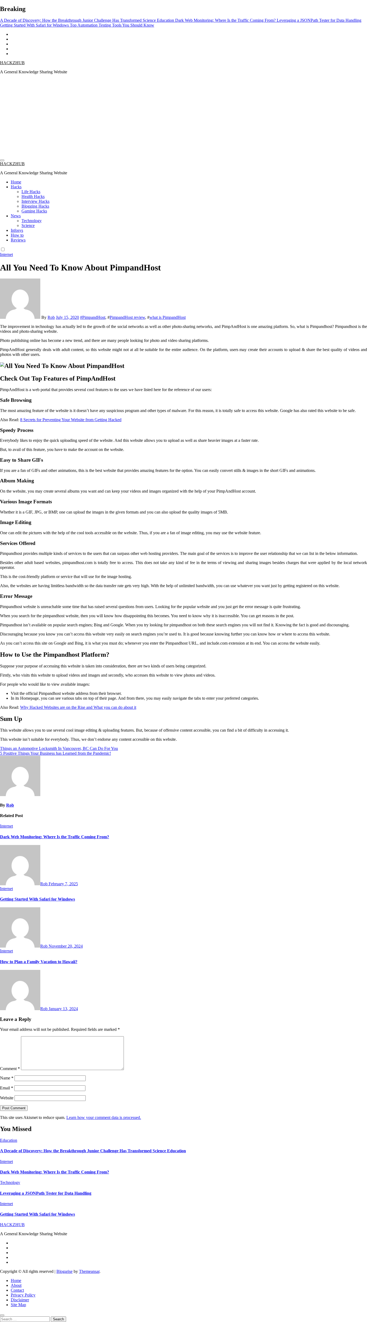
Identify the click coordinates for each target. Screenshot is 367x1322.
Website (6, 1098)
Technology (31, 220)
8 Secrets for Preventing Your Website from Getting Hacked (70, 419)
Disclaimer (20, 1300)
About (16, 1285)
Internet (6, 254)
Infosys (17, 230)
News (16, 216)
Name (6, 1078)
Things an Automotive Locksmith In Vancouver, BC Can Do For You (59, 748)
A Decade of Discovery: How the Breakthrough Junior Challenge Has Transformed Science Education (93, 1150)
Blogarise (64, 1271)
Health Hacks (33, 196)
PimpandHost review (127, 317)
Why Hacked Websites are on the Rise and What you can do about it (78, 707)
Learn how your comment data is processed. (103, 1117)
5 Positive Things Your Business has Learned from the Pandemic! (55, 753)
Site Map (18, 1304)
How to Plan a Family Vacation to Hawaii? (38, 961)
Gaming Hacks (34, 211)
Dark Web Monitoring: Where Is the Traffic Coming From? (54, 837)
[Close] (2, 1315)
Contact (17, 1290)
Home (16, 182)
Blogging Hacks (35, 206)
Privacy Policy (23, 1295)
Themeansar (89, 1271)
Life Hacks (30, 191)
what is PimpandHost (167, 317)
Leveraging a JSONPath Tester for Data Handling (45, 1193)
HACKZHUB (12, 62)
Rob (51, 317)
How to (17, 235)
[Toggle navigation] (2, 160)
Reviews (18, 240)
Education (8, 1140)
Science (28, 225)
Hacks (16, 187)
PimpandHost (93, 317)
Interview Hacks (35, 201)
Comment (10, 1068)
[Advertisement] (183, 116)
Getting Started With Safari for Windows (37, 899)
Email (6, 1088)
